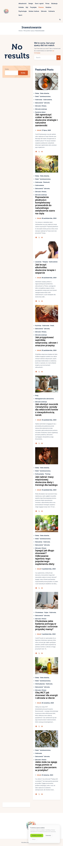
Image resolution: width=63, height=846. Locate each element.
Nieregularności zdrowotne (44, 398)
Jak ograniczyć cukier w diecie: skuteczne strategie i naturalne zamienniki (46, 120)
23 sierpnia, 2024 (47, 775)
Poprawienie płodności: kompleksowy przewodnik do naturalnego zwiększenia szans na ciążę (45, 205)
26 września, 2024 (48, 703)
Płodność (46, 182)
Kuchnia (38, 325)
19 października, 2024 (49, 420)
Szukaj (7, 69)
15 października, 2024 (49, 490)
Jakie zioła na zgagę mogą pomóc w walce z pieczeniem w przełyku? (46, 766)
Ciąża (46, 612)
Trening (47, 474)
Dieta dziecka (44, 93)
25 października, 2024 (49, 350)
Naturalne (38, 542)
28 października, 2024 (49, 218)
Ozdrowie (38, 99)
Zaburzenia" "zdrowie (42, 103)
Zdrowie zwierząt (41, 109)
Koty (36, 395)
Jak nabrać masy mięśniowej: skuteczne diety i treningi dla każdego (46, 481)
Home (20, 31)
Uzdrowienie (47, 99)
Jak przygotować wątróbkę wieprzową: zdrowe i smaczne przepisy (46, 341)
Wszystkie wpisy (29, 31)
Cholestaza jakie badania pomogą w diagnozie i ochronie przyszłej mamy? (46, 625)
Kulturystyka (39, 474)
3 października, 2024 (49, 634)
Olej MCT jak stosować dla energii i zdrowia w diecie (46, 695)
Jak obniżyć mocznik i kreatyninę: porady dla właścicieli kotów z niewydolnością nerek (46, 409)
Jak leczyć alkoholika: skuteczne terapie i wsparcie (45, 268)
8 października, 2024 (49, 569)
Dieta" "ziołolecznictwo (43, 96)
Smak (52, 325)
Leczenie (38, 262)
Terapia (44, 262)
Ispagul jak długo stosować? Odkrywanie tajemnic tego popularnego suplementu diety (44, 557)
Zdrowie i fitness (40, 106)
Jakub (39, 130)
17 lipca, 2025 (46, 130)
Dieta (37, 93)
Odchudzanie (39, 684)
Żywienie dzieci (40, 112)
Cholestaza (39, 612)
